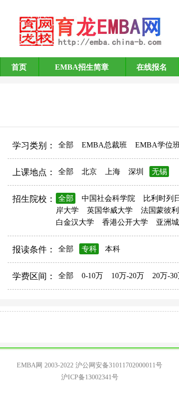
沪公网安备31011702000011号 (118, 365)
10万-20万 (127, 275)
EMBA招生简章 (82, 67)
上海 (112, 171)
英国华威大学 (110, 210)
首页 (19, 67)
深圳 (136, 171)
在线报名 (152, 67)
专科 (89, 249)
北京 (89, 171)
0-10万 (92, 275)
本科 (112, 249)
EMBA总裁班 (104, 145)
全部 (66, 145)
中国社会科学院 (108, 198)
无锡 (159, 171)
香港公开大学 (125, 222)
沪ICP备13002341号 (89, 377)
